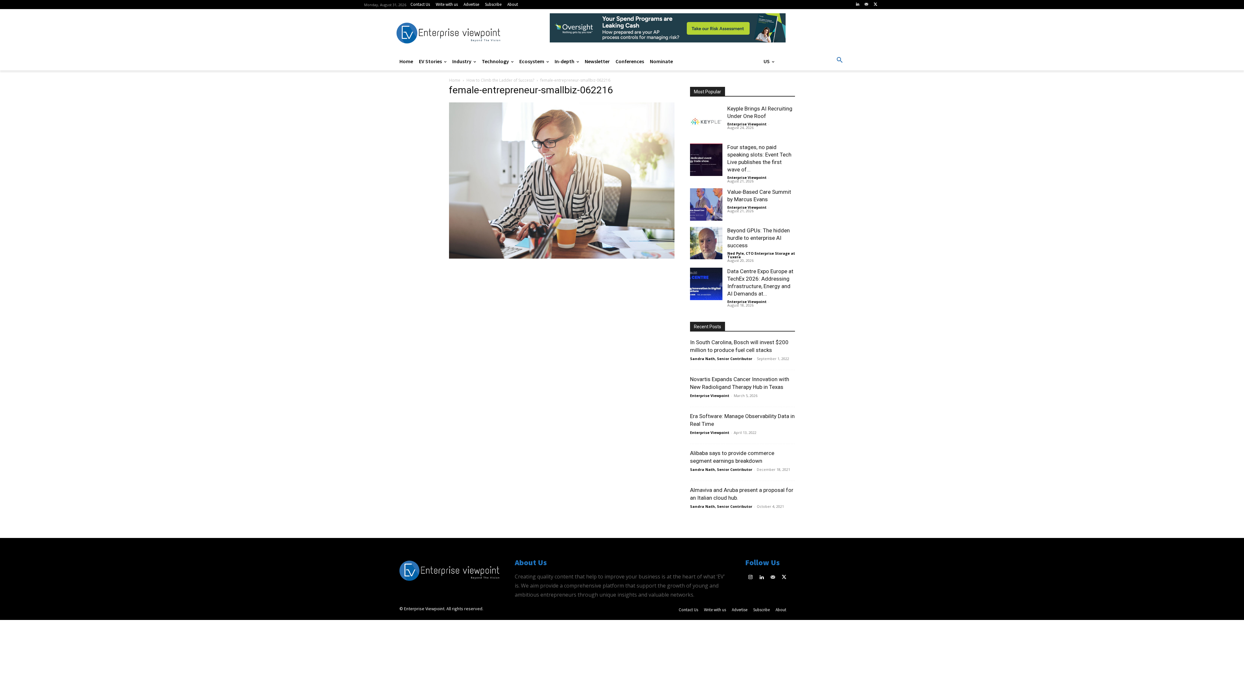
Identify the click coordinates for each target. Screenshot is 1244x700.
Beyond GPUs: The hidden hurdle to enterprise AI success (758, 238)
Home (454, 80)
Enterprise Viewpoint (746, 124)
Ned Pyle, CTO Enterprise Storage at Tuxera (761, 255)
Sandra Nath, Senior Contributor (721, 358)
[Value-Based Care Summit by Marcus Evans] (706, 204)
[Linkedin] (857, 4)
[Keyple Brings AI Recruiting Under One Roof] (706, 121)
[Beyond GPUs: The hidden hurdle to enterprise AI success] (706, 243)
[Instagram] (750, 577)
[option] (668, 31)
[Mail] (866, 4)
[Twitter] (875, 4)
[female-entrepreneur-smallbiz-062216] (561, 257)
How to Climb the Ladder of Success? (500, 80)
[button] (839, 60)
